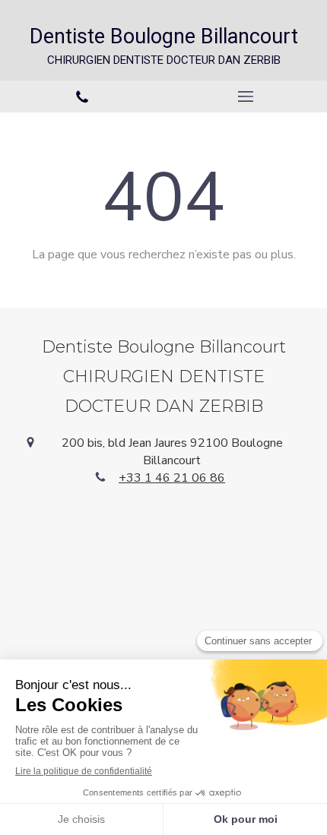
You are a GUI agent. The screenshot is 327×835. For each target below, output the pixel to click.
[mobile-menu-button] (245, 96)
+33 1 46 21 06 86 (172, 478)
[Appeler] (82, 97)
